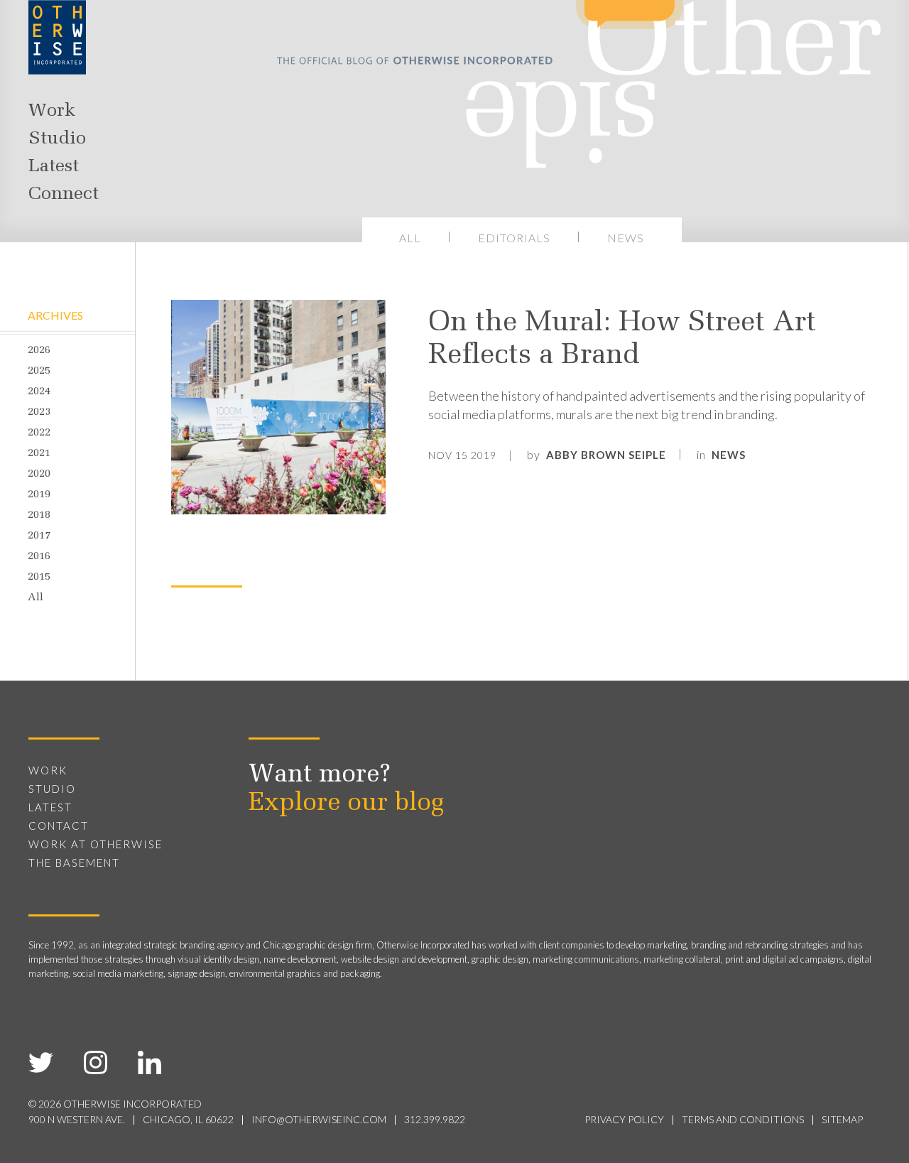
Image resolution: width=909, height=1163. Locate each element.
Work (51, 111)
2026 (39, 350)
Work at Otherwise (95, 844)
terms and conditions (743, 1119)
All (410, 237)
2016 (39, 556)
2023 (39, 412)
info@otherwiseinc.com (318, 1119)
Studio (57, 139)
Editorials (514, 237)
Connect (63, 194)
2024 (39, 391)
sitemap (842, 1119)
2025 (39, 371)
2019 (39, 494)
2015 (39, 577)
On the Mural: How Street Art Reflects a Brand (622, 339)
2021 (39, 453)
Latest (53, 167)
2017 (39, 536)
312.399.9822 (434, 1119)
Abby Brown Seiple (606, 454)
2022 (39, 433)
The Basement (74, 862)
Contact (58, 825)
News (625, 237)
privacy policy (624, 1119)
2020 (39, 474)
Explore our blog (346, 803)
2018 (39, 515)
